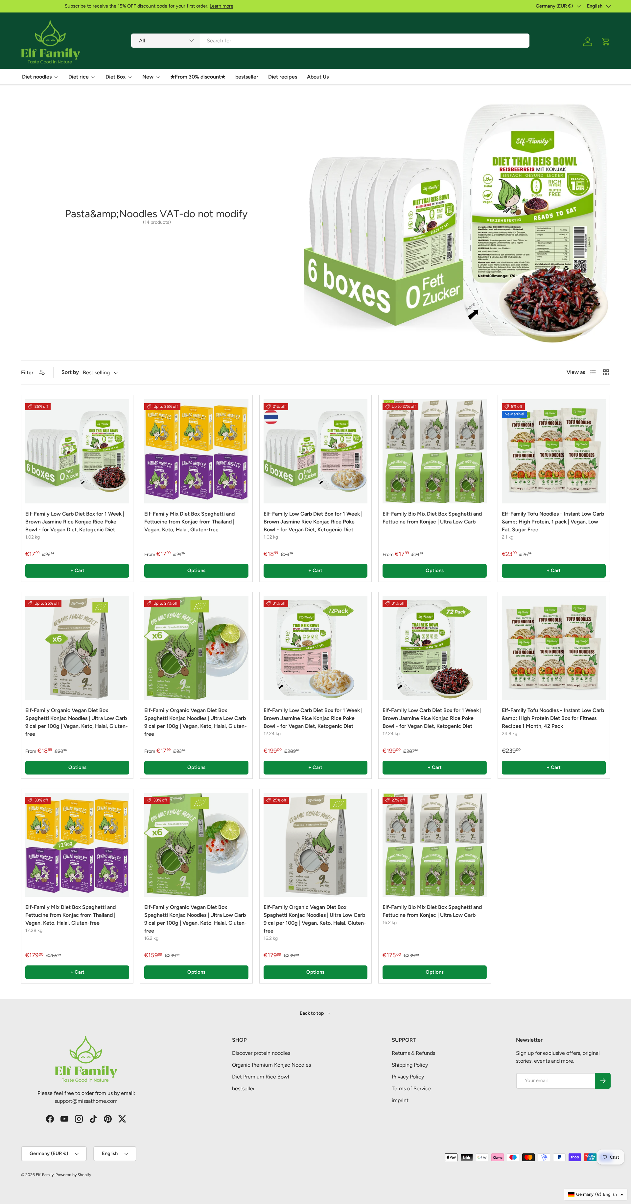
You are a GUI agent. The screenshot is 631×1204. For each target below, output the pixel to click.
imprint (400, 1100)
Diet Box (115, 77)
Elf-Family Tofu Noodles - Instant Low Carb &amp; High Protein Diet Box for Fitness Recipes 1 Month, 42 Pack (553, 718)
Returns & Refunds (413, 1053)
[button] (606, 42)
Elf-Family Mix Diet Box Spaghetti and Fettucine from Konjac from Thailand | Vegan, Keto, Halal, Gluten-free (189, 522)
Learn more (178, 6)
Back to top (312, 1013)
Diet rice (78, 77)
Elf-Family (45, 1174)
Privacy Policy (408, 1077)
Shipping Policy (410, 1065)
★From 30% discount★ (197, 77)
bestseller (246, 77)
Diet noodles (37, 77)
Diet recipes (282, 77)
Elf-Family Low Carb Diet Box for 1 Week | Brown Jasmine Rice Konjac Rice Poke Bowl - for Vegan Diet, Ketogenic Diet (74, 522)
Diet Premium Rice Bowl (260, 1077)
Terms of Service (411, 1088)
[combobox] (330, 41)
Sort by (70, 372)
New (147, 77)
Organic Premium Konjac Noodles (271, 1065)
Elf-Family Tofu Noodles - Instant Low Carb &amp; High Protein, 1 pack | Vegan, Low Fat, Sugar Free (553, 522)
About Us (318, 77)
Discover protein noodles (261, 1053)
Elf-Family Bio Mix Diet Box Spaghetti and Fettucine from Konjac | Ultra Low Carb (432, 518)
